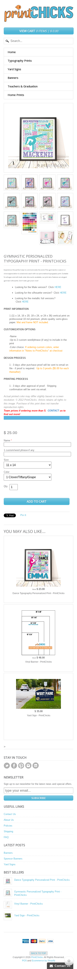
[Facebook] (14, 766)
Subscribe (38, 798)
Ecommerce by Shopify (43, 960)
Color (6, 472)
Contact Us (10, 814)
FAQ (6, 837)
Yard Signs (14, 69)
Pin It (23, 515)
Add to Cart (37, 501)
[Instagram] (28, 765)
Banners (13, 78)
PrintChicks (37, 957)
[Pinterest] (21, 766)
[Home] (38, 19)
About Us (9, 819)
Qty (6, 486)
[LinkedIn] (36, 765)
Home (12, 52)
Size (6, 459)
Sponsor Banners (13, 858)
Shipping (8, 831)
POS (24, 960)
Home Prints (16, 95)
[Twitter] (7, 766)
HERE (58, 287)
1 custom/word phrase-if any (19, 450)
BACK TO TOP (38, 953)
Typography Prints (20, 60)
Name (7, 440)
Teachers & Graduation (23, 86)
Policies (8, 825)
